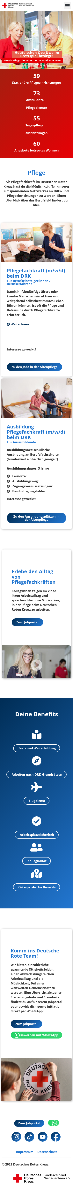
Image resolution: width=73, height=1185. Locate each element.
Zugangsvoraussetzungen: (32, 486)
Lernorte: (19, 476)
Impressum (24, 1152)
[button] (67, 5)
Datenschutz (47, 1152)
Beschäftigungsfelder (28, 491)
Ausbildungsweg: (25, 481)
